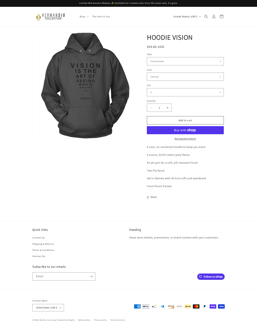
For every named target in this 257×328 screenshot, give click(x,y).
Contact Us (38, 237)
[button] (83, 16)
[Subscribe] (91, 276)
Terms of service (117, 320)
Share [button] (153, 197)
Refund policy (84, 320)
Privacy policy (100, 320)
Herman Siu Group (48, 320)
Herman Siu (38, 256)
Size (149, 85)
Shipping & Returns (43, 243)
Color (149, 69)
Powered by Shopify (66, 320)
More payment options (185, 138)
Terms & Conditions (43, 250)
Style (149, 54)
